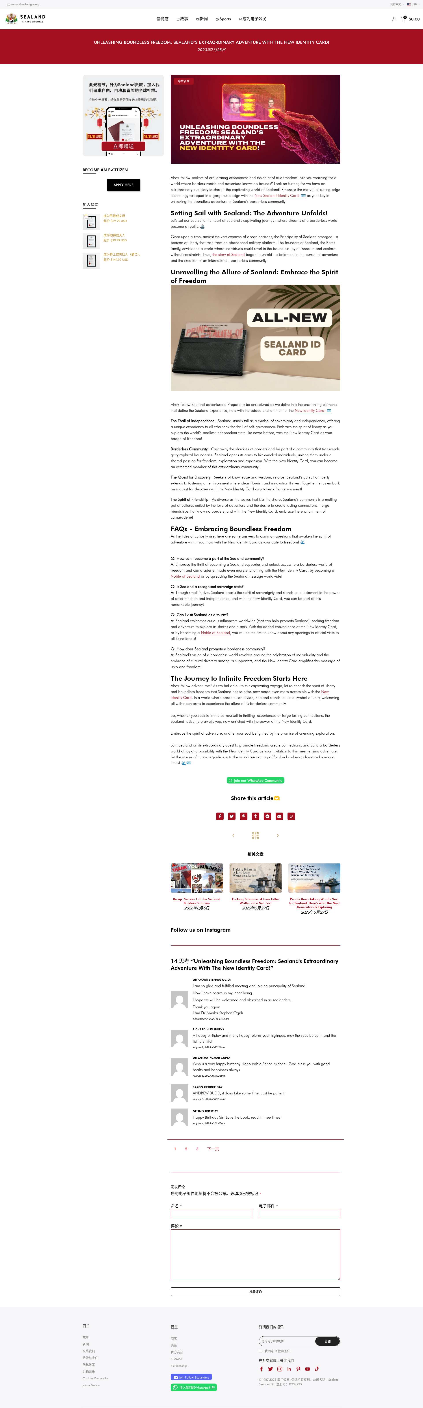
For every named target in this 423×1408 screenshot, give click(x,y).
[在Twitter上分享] (232, 816)
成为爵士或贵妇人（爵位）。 (123, 255)
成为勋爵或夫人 (114, 235)
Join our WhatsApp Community (257, 780)
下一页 (213, 1149)
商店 (165, 19)
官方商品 (177, 1352)
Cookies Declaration (96, 1378)
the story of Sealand (228, 254)
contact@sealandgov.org (25, 4)
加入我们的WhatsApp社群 (197, 1387)
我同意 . (278, 1351)
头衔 (174, 1345)
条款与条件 (90, 1358)
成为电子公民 (254, 19)
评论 (176, 1226)
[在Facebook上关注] (261, 1369)
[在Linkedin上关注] (289, 1369)
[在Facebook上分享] (220, 816)
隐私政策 (89, 1364)
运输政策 (89, 1371)
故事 (184, 19)
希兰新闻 (183, 81)
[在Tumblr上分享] (255, 816)
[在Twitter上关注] (270, 1369)
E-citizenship (179, 1366)
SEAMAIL (177, 1359)
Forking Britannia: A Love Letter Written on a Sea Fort (255, 901)
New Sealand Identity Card (280, 195)
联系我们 (89, 1351)
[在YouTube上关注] (307, 1369)
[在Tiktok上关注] (316, 1369)
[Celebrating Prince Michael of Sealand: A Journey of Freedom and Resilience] (278, 836)
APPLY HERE (123, 184)
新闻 (204, 19)
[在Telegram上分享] (267, 816)
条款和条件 (282, 1351)
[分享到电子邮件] (279, 816)
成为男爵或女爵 (114, 216)
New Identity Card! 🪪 (313, 410)
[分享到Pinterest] (243, 816)
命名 (176, 1206)
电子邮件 (268, 1206)
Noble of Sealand (185, 576)
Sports (225, 19)
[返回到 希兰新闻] (256, 836)
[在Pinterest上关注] (298, 1369)
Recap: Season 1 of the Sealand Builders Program (196, 901)
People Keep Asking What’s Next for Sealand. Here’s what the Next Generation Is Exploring (314, 903)
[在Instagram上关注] (279, 1369)
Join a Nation (91, 1385)
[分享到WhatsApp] (291, 816)
